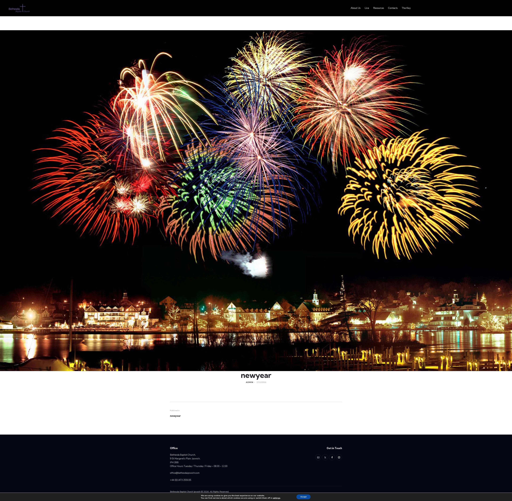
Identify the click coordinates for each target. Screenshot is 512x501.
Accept (303, 497)
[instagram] (339, 457)
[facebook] (332, 457)
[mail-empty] (318, 457)
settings (276, 498)
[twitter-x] (325, 457)
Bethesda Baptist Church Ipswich (185, 491)
